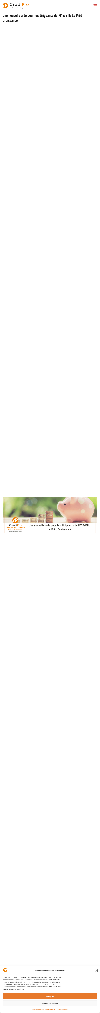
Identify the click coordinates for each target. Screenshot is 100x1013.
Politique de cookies (38, 1009)
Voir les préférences (50, 1003)
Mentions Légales (50, 1009)
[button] (96, 970)
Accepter (50, 996)
